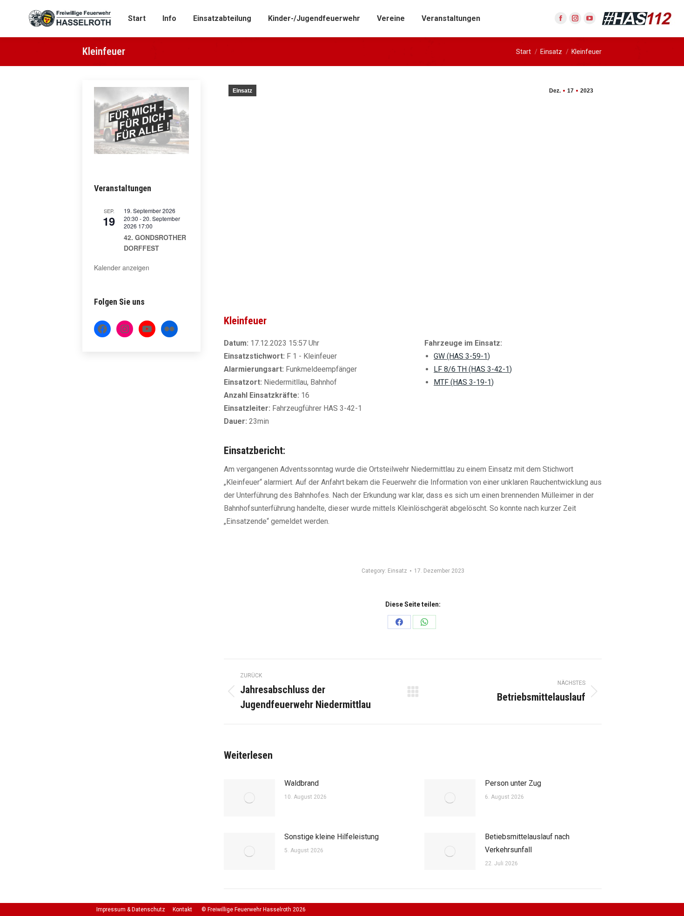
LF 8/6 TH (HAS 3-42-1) (473, 369)
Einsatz (242, 90)
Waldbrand (301, 783)
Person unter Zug (513, 783)
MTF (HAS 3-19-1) (464, 382)
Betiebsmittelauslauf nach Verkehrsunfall (527, 843)
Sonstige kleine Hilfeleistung (331, 836)
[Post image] (249, 797)
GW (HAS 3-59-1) (462, 356)
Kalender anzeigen (121, 267)
